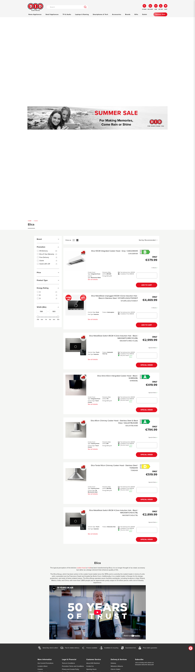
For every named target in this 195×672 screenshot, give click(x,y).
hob (89, 568)
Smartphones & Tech (100, 14)
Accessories (116, 14)
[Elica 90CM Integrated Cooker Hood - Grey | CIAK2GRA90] (75, 260)
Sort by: (147, 240)
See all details (93, 279)
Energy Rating (106, 276)
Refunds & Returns (117, 666)
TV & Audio (67, 14)
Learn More (130, 356)
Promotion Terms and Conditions (73, 666)
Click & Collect (115, 669)
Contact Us (90, 666)
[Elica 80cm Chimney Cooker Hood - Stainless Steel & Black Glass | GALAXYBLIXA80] (75, 429)
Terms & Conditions (68, 663)
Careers (40, 669)
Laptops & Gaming (82, 14)
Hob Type (90, 314)
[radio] (74, 240)
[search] (85, 7)
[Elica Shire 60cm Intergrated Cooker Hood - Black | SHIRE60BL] (75, 385)
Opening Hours (91, 669)
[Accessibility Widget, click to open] (190, 648)
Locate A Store (42, 666)
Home (29, 220)
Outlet (144, 14)
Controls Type (91, 312)
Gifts (136, 14)
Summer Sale (160, 14)
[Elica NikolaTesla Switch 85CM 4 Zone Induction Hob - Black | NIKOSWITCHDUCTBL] (75, 519)
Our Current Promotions (45, 663)
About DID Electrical (93, 663)
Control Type (90, 276)
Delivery (113, 663)
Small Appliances (52, 14)
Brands (127, 14)
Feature (104, 312)
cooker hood (81, 568)
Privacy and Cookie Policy (70, 669)
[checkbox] (47, 251)
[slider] (38, 317)
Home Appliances (35, 14)
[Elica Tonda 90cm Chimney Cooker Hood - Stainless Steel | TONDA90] (75, 474)
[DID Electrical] (35, 7)
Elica (36, 220)
